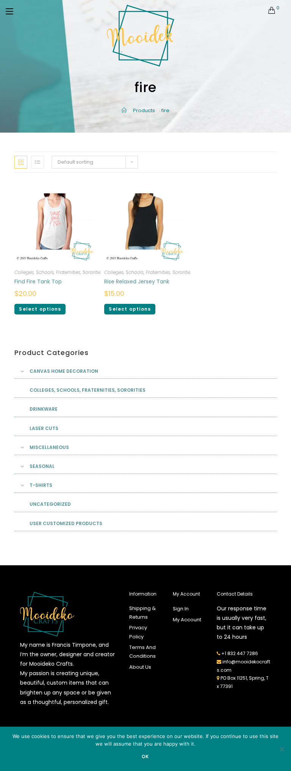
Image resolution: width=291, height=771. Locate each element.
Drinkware (44, 409)
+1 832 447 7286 (239, 653)
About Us (140, 667)
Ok (145, 756)
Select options (40, 309)
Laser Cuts (44, 428)
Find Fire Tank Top (38, 281)
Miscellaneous (49, 447)
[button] (249, 156)
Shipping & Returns (142, 613)
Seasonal (42, 466)
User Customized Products (66, 523)
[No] (281, 749)
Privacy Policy (138, 632)
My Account (187, 619)
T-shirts (41, 485)
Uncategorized (50, 504)
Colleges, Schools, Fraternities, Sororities (58, 272)
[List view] (37, 162)
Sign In (181, 608)
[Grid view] (20, 162)
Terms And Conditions (142, 652)
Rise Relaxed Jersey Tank (136, 281)
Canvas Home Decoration (64, 371)
